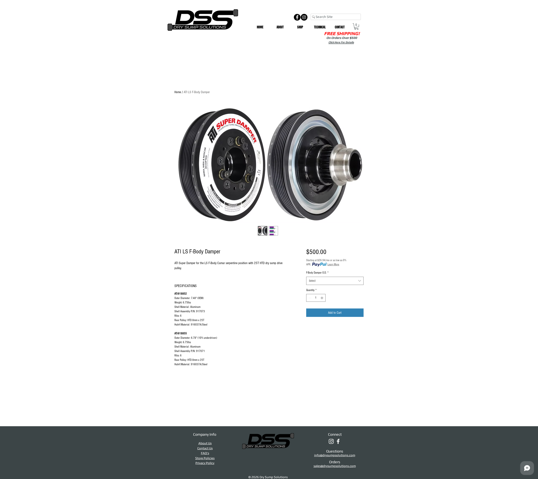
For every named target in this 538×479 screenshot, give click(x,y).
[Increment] (322, 298)
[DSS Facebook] (338, 441)
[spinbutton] (316, 298)
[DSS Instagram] (331, 441)
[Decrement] (309, 298)
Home (177, 92)
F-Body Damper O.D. (317, 272)
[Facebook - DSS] (297, 17)
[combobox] (335, 281)
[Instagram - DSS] (304, 17)
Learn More (333, 264)
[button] (300, 27)
